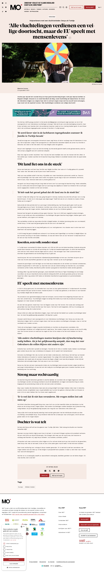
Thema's (38, 9)
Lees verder (13, 540)
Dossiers (52, 9)
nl (99, 7)
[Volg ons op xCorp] (2, 7)
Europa (20, 487)
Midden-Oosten (30, 487)
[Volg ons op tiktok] (2, 11)
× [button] (23, 526)
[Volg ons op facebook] (2, 3)
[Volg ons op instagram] (5, 3)
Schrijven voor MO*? (64, 528)
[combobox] (21, 526)
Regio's (33, 9)
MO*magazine (34, 11)
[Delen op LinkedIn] (54, 471)
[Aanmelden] (66, 7)
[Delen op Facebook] (45, 471)
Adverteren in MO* (64, 532)
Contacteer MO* (63, 520)
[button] (13, 567)
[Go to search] (63, 7)
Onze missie (62, 516)
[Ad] (52, 113)
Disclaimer (42, 562)
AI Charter (51, 562)
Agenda (26, 11)
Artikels (27, 9)
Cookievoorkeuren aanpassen (65, 562)
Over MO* (61, 512)
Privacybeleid (33, 562)
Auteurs (45, 9)
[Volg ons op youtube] (5, 11)
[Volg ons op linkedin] (5, 7)
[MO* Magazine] (16, 7)
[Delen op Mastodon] (58, 471)
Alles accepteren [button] (14, 559)
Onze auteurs (62, 524)
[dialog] (14, 547)
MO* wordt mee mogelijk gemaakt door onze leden (28, 514)
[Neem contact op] (60, 7)
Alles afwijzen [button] (14, 563)
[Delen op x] (50, 471)
